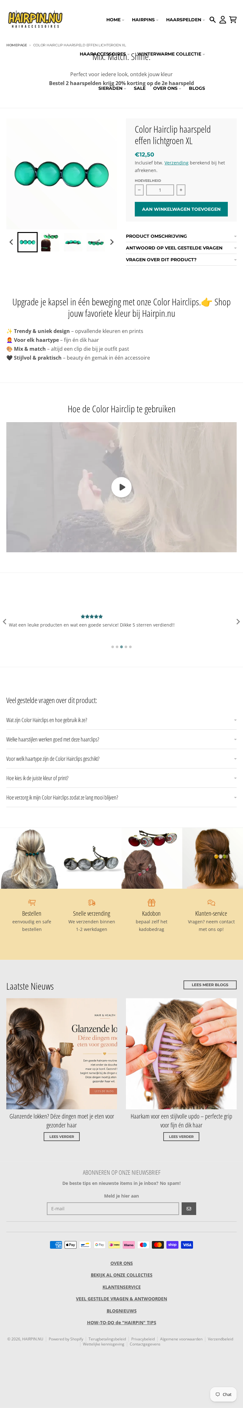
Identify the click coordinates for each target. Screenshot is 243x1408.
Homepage (16, 45)
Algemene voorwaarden (181, 1339)
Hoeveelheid (148, 180)
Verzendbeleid (220, 1339)
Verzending (177, 163)
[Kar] (233, 19)
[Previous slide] (5, 622)
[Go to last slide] (11, 242)
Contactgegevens (145, 1344)
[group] (27, 242)
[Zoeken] (212, 19)
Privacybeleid (143, 1339)
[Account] (223, 19)
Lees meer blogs (210, 984)
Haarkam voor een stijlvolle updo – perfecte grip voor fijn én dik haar (181, 1120)
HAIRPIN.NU (32, 1339)
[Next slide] (111, 242)
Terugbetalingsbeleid (107, 1339)
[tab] (112, 647)
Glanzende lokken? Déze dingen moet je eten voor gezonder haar (61, 1120)
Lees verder (61, 1136)
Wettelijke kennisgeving (103, 1344)
